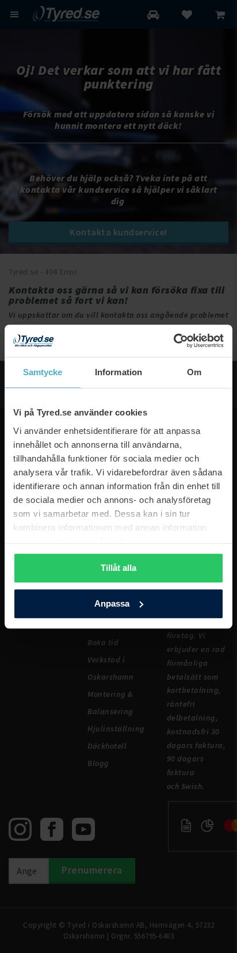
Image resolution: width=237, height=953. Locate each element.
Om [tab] (194, 372)
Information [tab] (118, 372)
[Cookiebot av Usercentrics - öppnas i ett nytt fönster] (173, 340)
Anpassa (111, 603)
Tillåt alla (118, 568)
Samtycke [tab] (43, 372)
